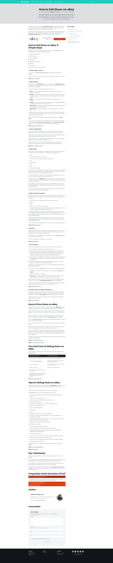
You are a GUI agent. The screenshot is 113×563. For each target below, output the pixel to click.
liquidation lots (48, 122)
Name (32, 531)
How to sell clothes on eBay (37, 340)
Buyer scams (31, 392)
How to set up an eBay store (37, 125)
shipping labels (51, 317)
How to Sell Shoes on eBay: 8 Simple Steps (75, 31)
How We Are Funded (31, 554)
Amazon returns (41, 122)
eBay (58, 50)
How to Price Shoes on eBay (72, 33)
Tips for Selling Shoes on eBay (73, 37)
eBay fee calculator (38, 319)
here (60, 280)
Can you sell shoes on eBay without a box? (37, 482)
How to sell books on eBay (36, 145)
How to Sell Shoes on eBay (72, 29)
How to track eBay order (36, 378)
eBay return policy (35, 300)
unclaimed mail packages (58, 122)
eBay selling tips (34, 449)
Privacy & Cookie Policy (60, 553)
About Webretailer (31, 552)
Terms (58, 552)
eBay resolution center (36, 286)
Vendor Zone (45, 552)
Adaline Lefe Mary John (57, 11)
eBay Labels (32, 275)
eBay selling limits (35, 241)
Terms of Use (55, 513)
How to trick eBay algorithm (37, 447)
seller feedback (43, 294)
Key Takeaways (70, 39)
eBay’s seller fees (59, 235)
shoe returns (32, 219)
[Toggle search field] (91, 1)
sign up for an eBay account (42, 72)
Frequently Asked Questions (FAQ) (73, 42)
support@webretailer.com (78, 554)
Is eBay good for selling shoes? (35, 485)
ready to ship (42, 268)
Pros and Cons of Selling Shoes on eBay (74, 35)
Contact (29, 555)
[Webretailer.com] (25, 2)
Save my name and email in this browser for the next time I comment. (41, 538)
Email (31, 535)
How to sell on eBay (35, 78)
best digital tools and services (58, 466)
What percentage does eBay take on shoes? (37, 476)
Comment (32, 516)
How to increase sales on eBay (37, 342)
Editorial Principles (60, 554)
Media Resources (31, 553)
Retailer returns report (36, 225)
